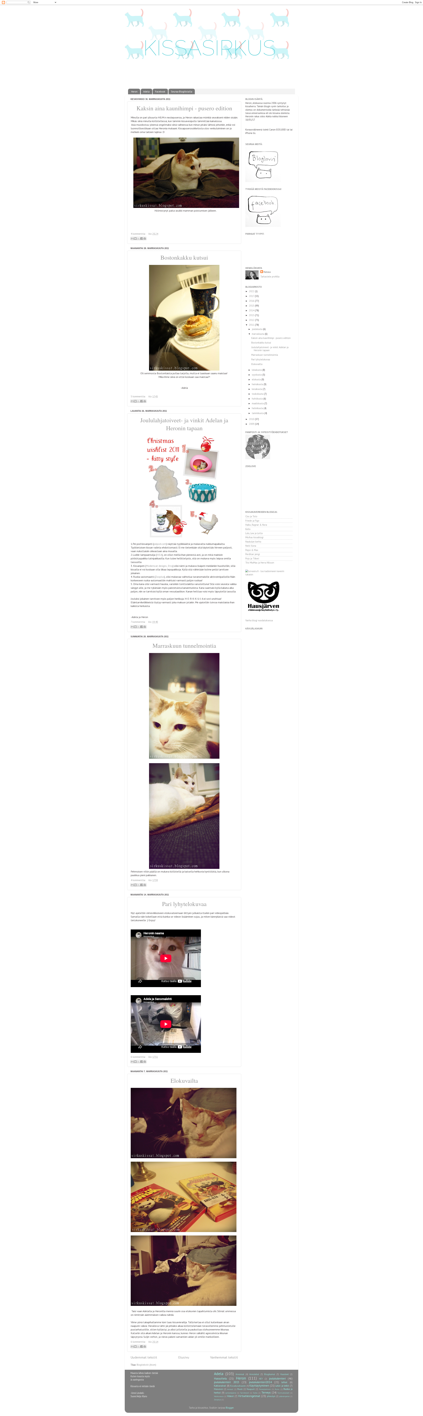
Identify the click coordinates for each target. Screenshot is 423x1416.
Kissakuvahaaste (238, 1385)
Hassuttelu (220, 1378)
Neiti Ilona (250, 545)
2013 (252, 315)
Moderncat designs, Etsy (159, 565)
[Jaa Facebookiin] (141, 238)
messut (230, 1389)
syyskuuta (257, 374)
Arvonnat (240, 1374)
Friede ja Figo (252, 520)
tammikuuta (258, 413)
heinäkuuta (258, 384)
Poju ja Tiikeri (252, 558)
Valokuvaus (218, 1396)
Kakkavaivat (220, 1385)
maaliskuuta (258, 403)
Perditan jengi (252, 554)
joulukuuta (257, 329)
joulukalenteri (277, 1378)
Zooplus (159, 576)
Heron (134, 91)
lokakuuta (257, 369)
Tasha (255, 1393)
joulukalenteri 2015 (226, 1382)
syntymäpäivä (230, 1393)
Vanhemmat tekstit (224, 1357)
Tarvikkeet (244, 1393)
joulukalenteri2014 (260, 1382)
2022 (252, 291)
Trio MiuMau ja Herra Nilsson (259, 562)
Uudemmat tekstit (144, 1357)
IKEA (159, 554)
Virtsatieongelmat (249, 1396)
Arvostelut (254, 1374)
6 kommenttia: (138, 1056)
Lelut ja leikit (282, 1385)
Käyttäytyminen (259, 1385)
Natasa (267, 271)
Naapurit (251, 1389)
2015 (252, 305)
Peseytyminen (265, 1389)
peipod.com (160, 543)
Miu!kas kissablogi (254, 537)
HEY (261, 1378)
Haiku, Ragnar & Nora (256, 524)
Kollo (247, 529)
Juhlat (284, 1382)
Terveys (266, 1392)
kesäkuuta (257, 389)
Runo (277, 1389)
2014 (252, 310)
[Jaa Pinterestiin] (144, 238)
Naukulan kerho (253, 541)
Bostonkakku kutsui (184, 257)
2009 (252, 423)
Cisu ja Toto (251, 516)
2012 (252, 320)
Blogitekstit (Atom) (146, 1364)
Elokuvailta (184, 1080)
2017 (252, 296)
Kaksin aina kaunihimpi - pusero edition (184, 108)
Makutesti (218, 1389)
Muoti (240, 1389)
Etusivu (183, 1357)
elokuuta (256, 379)
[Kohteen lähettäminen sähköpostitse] (132, 238)
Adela (146, 91)
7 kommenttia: (138, 621)
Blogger (230, 1407)
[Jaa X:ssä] (138, 238)
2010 (252, 419)
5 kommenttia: (138, 396)
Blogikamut (269, 1374)
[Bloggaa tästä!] (135, 238)
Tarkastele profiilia (269, 276)
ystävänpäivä (284, 1396)
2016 (252, 300)
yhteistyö (271, 1396)
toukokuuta (258, 393)
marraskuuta (258, 333)
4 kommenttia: (138, 233)
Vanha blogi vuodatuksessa (259, 620)
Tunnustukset (283, 1393)
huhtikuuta (257, 398)
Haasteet (284, 1374)
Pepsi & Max (251, 550)
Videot (230, 1396)
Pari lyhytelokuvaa (184, 904)
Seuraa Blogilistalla (181, 91)
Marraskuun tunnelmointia (184, 645)
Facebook (160, 91)
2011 (252, 324)
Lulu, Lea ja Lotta (254, 533)
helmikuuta (258, 408)
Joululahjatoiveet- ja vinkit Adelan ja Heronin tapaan (184, 424)
